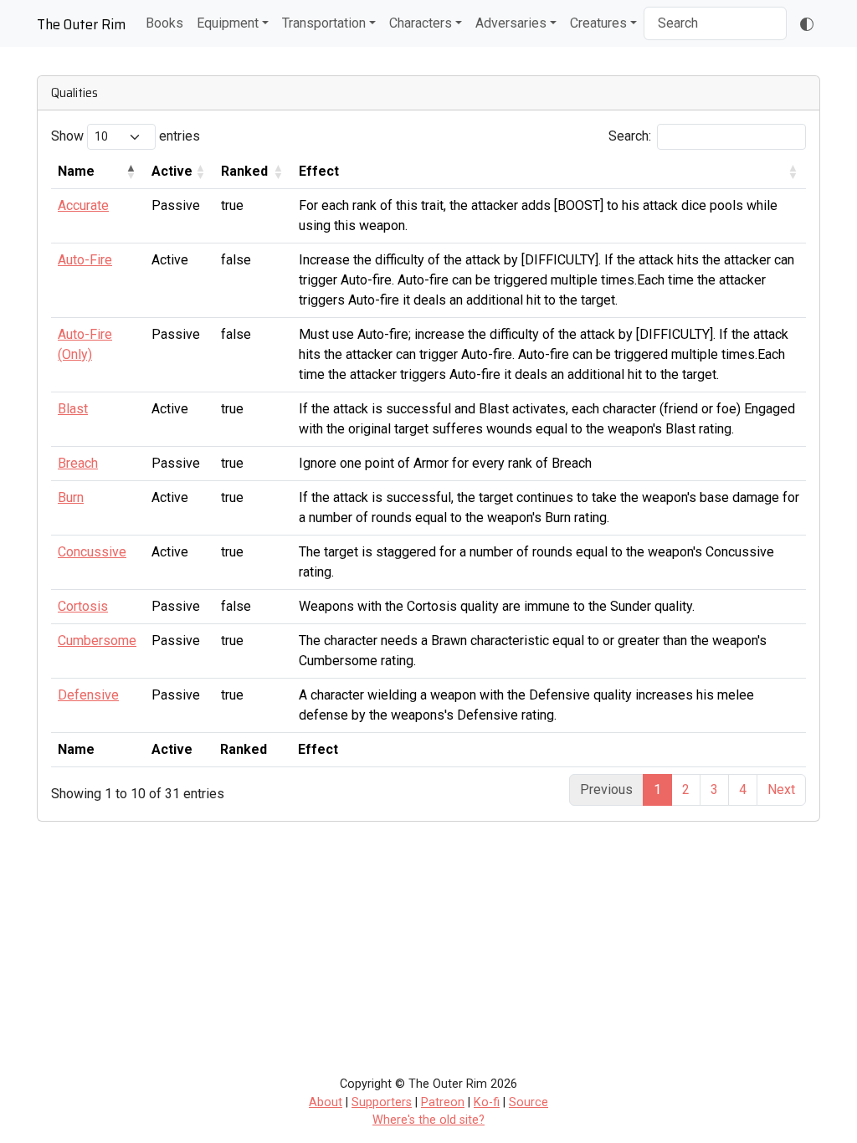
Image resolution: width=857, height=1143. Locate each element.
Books (164, 23)
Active (171, 171)
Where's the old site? (428, 1120)
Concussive (92, 552)
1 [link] (657, 789)
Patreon (442, 1102)
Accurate (83, 205)
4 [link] (743, 789)
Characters (420, 23)
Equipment (228, 23)
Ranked (244, 171)
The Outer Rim (81, 24)
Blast (73, 409)
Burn (71, 497)
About (325, 1102)
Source (528, 1102)
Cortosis (83, 606)
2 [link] (686, 789)
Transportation (324, 23)
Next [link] (781, 789)
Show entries (125, 136)
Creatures (598, 23)
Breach (78, 463)
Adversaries (511, 23)
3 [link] (714, 789)
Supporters (382, 1102)
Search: (629, 136)
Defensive (88, 695)
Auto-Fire (85, 260)
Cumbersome (97, 640)
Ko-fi (487, 1102)
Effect (319, 171)
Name (76, 171)
